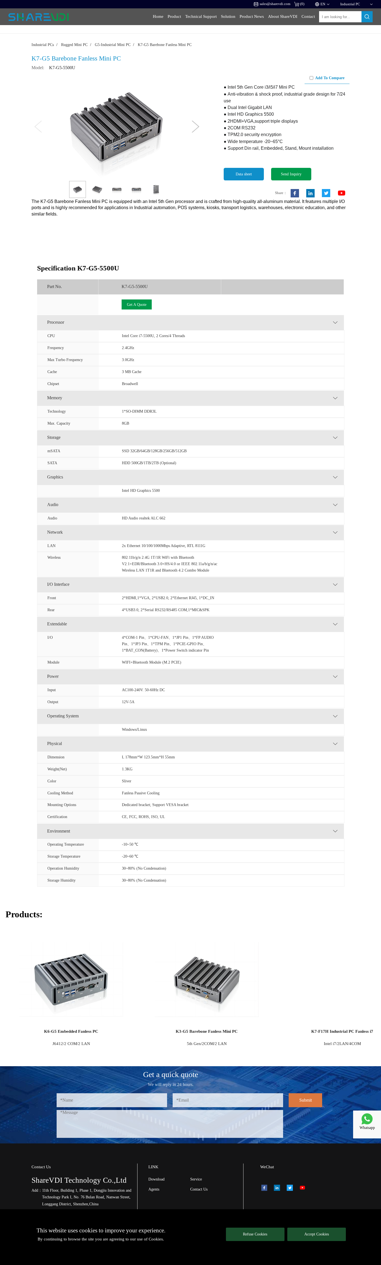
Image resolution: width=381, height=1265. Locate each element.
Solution (228, 16)
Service (196, 1179)
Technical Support (201, 16)
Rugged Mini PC (74, 44)
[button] (195, 126)
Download (156, 1179)
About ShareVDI (282, 16)
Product (174, 16)
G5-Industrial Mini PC (113, 44)
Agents (153, 1189)
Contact (308, 16)
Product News (252, 16)
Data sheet (244, 174)
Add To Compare (329, 78)
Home (158, 16)
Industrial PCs (43, 44)
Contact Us (199, 1189)
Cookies (156, 1239)
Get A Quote (136, 304)
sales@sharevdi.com (275, 4)
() (302, 4)
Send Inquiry (291, 174)
